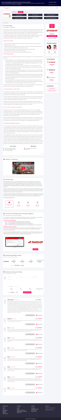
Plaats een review (27, 292)
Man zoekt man (5, 413)
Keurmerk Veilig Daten (13, 52)
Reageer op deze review (30, 315)
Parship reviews (35, 18)
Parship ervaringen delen (51, 18)
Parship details (19, 14)
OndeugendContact (52, 90)
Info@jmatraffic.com (51, 407)
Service (11, 288)
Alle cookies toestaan (52, 2)
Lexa (3, 409)
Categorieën (46, 7)
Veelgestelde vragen (35, 409)
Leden (30, 288)
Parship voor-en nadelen (19, 18)
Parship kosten (35, 14)
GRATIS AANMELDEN (52, 36)
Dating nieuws (52, 7)
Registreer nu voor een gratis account (9, 205)
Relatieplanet (5, 410)
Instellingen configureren (52, 4)
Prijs (21, 288)
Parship (4, 407)
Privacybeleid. (19, 4)
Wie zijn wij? (19, 412)
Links (18, 409)
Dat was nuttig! (39, 315)
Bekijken (20, 12)
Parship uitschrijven (51, 14)
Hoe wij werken (34, 410)
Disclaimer (33, 407)
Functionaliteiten (39, 288)
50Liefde (4, 412)
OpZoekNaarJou (52, 88)
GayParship (24, 33)
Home (4, 22)
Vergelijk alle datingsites (38, 7)
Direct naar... (26, 12)
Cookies (18, 407)
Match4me (4, 411)
